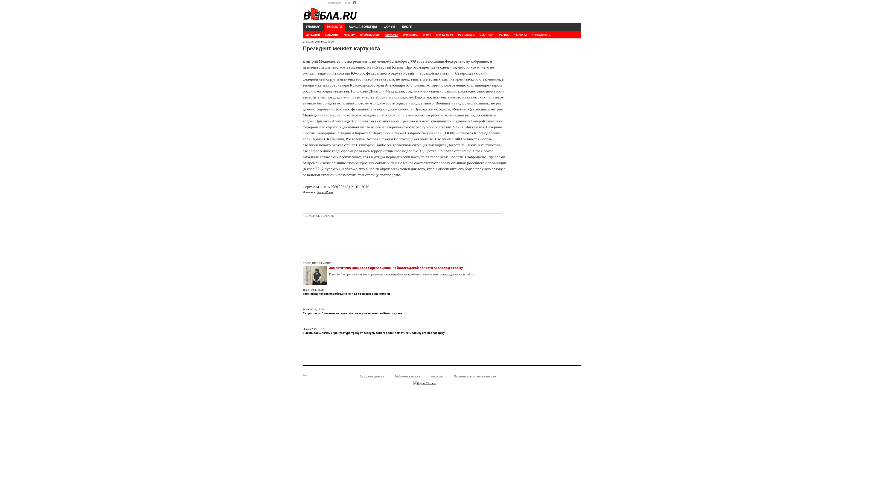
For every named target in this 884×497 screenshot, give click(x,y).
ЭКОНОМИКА (410, 35)
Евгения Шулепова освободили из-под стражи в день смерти (346, 293)
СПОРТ (427, 35)
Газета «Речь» (325, 192)
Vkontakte (354, 2)
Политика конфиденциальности (475, 376)
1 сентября (487, 35)
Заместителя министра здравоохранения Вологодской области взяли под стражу (396, 268)
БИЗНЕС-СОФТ (444, 35)
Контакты (437, 376)
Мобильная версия (407, 376)
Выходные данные (372, 376)
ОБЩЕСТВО (332, 35)
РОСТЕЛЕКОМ (466, 35)
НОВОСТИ (334, 27)
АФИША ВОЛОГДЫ (363, 27)
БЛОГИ (407, 27)
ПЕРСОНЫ (521, 35)
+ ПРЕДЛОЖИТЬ (541, 35)
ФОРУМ (389, 27)
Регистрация (333, 2)
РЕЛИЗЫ (504, 35)
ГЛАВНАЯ (313, 27)
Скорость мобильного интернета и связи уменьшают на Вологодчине (352, 313)
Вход (347, 2)
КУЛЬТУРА (349, 35)
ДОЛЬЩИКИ (313, 35)
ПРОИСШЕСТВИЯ (370, 35)
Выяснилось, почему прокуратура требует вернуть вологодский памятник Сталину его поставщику (374, 333)
